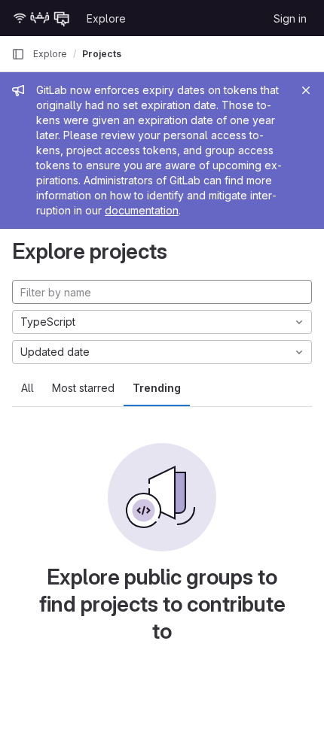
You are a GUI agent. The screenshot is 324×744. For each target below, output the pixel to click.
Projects (101, 53)
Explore (106, 18)
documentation (142, 210)
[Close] (306, 90)
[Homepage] (41, 18)
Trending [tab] (157, 387)
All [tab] (27, 387)
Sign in (290, 18)
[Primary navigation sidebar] (18, 54)
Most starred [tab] (83, 387)
